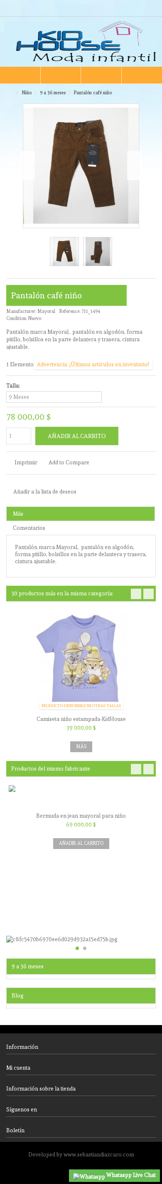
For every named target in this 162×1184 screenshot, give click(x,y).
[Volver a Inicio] (8, 93)
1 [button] (77, 948)
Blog (18, 996)
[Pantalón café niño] (64, 251)
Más (18, 514)
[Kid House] (81, 42)
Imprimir (25, 462)
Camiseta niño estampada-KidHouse (81, 719)
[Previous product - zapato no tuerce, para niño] (143, 91)
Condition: (16, 318)
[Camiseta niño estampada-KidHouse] (81, 661)
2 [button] (84, 948)
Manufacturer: (21, 311)
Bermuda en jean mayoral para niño (81, 816)
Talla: (13, 386)
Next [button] (148, 594)
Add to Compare (69, 462)
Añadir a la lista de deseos (44, 492)
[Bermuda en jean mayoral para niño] (81, 797)
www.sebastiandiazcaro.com (99, 1154)
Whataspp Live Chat (130, 1175)
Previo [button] (27, 165)
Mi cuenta (18, 1068)
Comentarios (29, 528)
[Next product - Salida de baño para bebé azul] (152, 91)
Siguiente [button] (134, 165)
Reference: (69, 311)
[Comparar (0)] (149, 9)
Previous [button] (136, 594)
